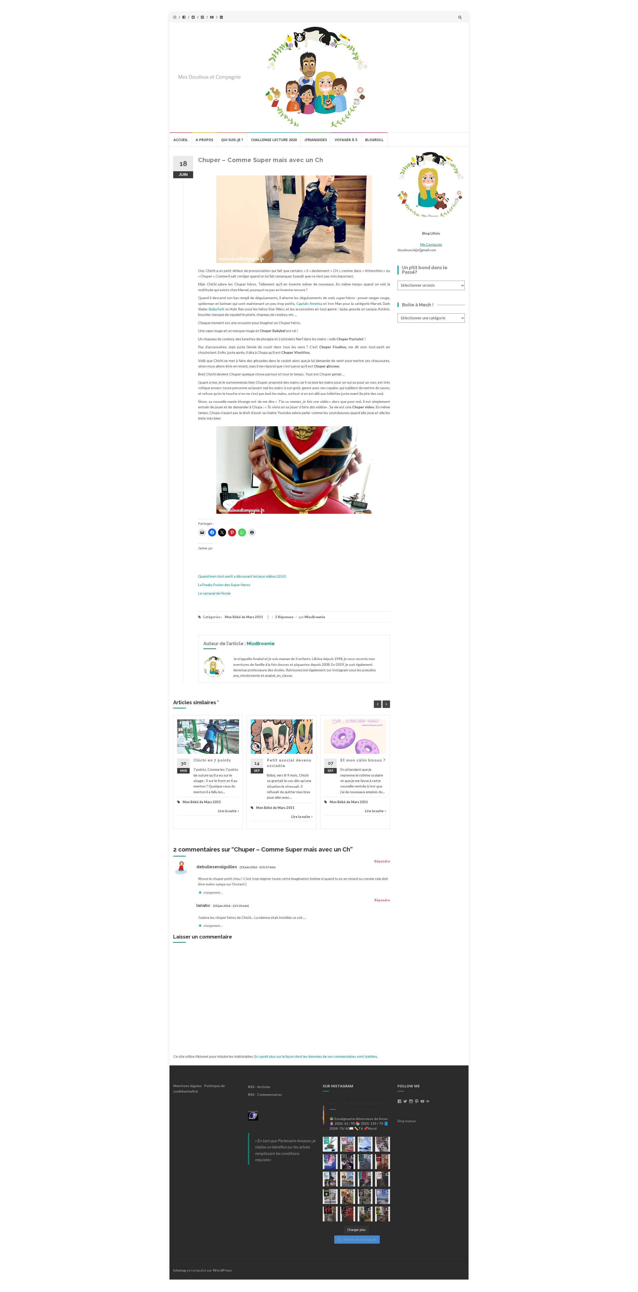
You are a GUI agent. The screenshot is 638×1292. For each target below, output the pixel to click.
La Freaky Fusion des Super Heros (224, 585)
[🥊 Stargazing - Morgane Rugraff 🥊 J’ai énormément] (382, 1161)
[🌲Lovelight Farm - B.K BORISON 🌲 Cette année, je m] (365, 1213)
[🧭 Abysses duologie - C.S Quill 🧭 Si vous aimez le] (365, 1179)
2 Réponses (284, 617)
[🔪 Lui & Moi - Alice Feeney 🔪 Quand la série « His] (382, 1179)
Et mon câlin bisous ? (363, 760)
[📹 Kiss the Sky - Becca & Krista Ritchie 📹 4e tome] (330, 1179)
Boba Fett (217, 309)
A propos (204, 139)
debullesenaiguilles (216, 866)
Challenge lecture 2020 (274, 139)
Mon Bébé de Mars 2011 (244, 617)
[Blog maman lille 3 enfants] (431, 184)
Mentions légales (187, 1086)
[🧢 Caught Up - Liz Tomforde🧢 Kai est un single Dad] (347, 1196)
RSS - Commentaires (265, 1094)
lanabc (203, 905)
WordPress (222, 1270)
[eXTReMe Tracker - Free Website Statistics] (253, 1115)
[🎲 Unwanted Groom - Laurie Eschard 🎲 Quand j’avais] (347, 1144)
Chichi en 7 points (212, 760)
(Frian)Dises (316, 139)
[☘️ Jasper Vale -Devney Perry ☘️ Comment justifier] (382, 1213)
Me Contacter (431, 244)
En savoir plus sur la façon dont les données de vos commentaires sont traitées (315, 1056)
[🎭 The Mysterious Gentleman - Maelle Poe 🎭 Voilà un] (347, 1161)
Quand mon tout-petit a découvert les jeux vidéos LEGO (242, 576)
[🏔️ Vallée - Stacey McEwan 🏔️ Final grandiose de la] (365, 1161)
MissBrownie (315, 617)
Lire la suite (227, 811)
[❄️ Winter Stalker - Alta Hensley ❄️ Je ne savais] (330, 1196)
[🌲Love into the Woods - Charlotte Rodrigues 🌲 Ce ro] (365, 1144)
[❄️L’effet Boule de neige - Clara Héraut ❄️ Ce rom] (382, 1196)
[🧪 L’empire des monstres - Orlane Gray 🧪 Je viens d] (330, 1213)
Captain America (309, 303)
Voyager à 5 (346, 139)
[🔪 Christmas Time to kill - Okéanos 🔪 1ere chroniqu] (347, 1213)
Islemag (179, 1270)
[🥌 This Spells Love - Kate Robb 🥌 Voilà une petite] (330, 1144)
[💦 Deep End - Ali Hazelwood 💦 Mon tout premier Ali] (330, 1161)
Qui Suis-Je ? (232, 139)
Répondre (382, 861)
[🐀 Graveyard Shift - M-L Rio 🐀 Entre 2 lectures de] (365, 1196)
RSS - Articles (259, 1087)
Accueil (180, 139)
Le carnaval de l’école (214, 593)
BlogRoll (374, 139)
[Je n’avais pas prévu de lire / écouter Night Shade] (382, 1144)
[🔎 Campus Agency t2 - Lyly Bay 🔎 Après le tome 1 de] (347, 1179)
